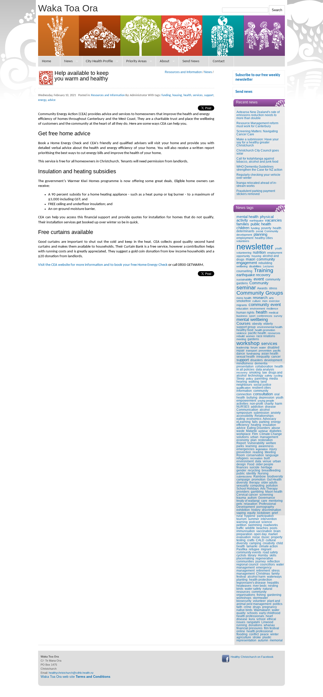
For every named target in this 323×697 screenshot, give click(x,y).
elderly (268, 323)
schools (252, 613)
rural (239, 516)
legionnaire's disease (251, 582)
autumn (263, 640)
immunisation (245, 531)
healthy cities (264, 238)
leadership (242, 347)
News (68, 61)
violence (241, 333)
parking (264, 422)
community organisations (251, 593)
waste (240, 431)
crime (247, 607)
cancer (276, 356)
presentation (245, 366)
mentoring (276, 501)
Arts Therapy (269, 488)
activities (242, 403)
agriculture (243, 637)
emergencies (245, 449)
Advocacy (269, 419)
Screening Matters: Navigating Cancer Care (257, 132)
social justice (262, 384)
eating (240, 419)
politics (277, 604)
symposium (244, 413)
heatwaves (243, 585)
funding (255, 228)
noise (256, 537)
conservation (255, 455)
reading (258, 452)
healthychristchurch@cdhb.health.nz (71, 672)
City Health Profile (99, 61)
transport (251, 350)
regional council (247, 564)
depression (266, 397)
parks (240, 446)
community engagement (255, 261)
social (259, 231)
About (164, 61)
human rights (245, 312)
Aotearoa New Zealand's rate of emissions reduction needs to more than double (258, 115)
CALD (260, 540)
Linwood (267, 622)
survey (278, 315)
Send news (243, 92)
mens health (243, 297)
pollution (272, 485)
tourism (241, 519)
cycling (278, 375)
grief (275, 513)
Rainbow (259, 476)
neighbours (244, 384)
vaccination (264, 531)
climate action (268, 546)
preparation (244, 534)
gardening (274, 595)
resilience (272, 308)
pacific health (257, 333)
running (241, 625)
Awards (262, 288)
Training (263, 270)
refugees (242, 458)
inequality (263, 356)
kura (252, 619)
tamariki (252, 546)
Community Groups (259, 293)
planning (260, 234)
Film (255, 434)
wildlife (250, 528)
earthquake (256, 220)
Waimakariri (262, 610)
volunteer (259, 601)
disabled (273, 347)
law (264, 372)
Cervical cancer (247, 494)
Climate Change (270, 434)
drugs (257, 607)
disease (270, 406)
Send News (190, 61)
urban (254, 437)
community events (248, 552)
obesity (257, 323)
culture (256, 300)
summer (253, 519)
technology (255, 375)
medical (273, 312)
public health (261, 224)
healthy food (244, 330)
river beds (259, 585)
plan (254, 440)
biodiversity (275, 476)
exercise (274, 300)
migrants (241, 305)
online (240, 631)
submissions (244, 476)
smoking (255, 372)
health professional (260, 631)
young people (266, 400)
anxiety (276, 413)
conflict (254, 634)
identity (251, 473)
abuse (276, 428)
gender (241, 470)
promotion (258, 479)
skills (273, 555)
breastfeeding (271, 470)
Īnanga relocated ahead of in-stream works (256, 184)
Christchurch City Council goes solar (257, 152)
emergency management (254, 569)
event (259, 278)
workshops (243, 598)
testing (241, 540)
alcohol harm (256, 576)
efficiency (242, 425)
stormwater (260, 598)
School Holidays (247, 488)
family (276, 573)
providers (242, 491)
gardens (253, 339)
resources (274, 333)
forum (254, 347)
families (242, 224)
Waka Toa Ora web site (75, 677)
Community (258, 283)
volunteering (243, 252)
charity (269, 403)
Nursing (263, 473)
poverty (266, 228)
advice (241, 428)
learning (251, 446)
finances (242, 467)
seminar (246, 288)
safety (268, 375)
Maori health (273, 491)
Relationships (264, 416)
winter (274, 634)
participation (265, 516)
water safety (253, 589)
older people (264, 464)
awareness (266, 446)
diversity (242, 482)
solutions (242, 437)
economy (242, 440)
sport (252, 315)
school (260, 619)
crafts (250, 540)
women (250, 336)
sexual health (245, 356)
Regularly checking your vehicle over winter (258, 176)
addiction (257, 406)
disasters (256, 360)
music (265, 537)
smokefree (243, 301)
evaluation (243, 537)
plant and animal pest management (258, 602)
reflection (273, 561)
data (258, 461)
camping (255, 543)
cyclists (241, 555)
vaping (241, 513)
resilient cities (261, 387)
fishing (261, 595)
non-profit (256, 403)
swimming (255, 525)
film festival (271, 628)
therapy (254, 482)
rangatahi (253, 622)
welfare (271, 443)
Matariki (251, 431)
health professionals (250, 616)
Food (250, 464)
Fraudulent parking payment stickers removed (255, 192)
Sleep (240, 378)
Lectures (268, 266)
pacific (277, 350)
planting (242, 579)
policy (249, 378)
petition (241, 525)
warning (242, 522)
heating (256, 425)
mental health (247, 217)
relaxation (250, 504)
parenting (261, 378)
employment (244, 238)
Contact (219, 61)
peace (264, 634)
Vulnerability (255, 443)
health (261, 312)
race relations (265, 336)
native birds (244, 610)
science (266, 522)
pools (273, 528)
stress (273, 288)
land (264, 381)
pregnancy (269, 607)
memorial (276, 640)
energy (276, 422)
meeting (241, 339)
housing (256, 255)
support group (246, 327)
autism (252, 497)
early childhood (269, 613)
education (242, 308)
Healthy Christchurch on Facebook (252, 656)
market (273, 534)
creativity (269, 543)
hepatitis (273, 582)
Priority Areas (136, 61)
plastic (266, 637)
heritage (266, 467)
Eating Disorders (258, 428)
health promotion (265, 330)
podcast (254, 522)
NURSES (242, 406)
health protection (260, 579)
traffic (240, 528)
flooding (242, 634)
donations (255, 625)
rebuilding (265, 263)
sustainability (244, 279)
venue (267, 461)
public (240, 473)
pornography (265, 507)
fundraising (253, 353)
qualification (243, 387)
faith (239, 607)
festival (241, 576)
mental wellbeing (252, 319)
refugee (254, 549)
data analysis (265, 369)
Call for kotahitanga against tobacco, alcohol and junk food (257, 160)
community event (265, 304)
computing (257, 485)
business (242, 315)
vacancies (273, 220)
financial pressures (249, 628)
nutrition (259, 252)
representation (246, 640)
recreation (256, 458)
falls (255, 422)
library (252, 555)
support (242, 360)
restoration (265, 440)
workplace (243, 434)
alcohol (265, 409)
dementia (261, 363)
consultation (263, 394)
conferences (264, 315)
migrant (266, 549)
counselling (244, 271)
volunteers (242, 241)
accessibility (244, 416)
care (264, 501)
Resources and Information (183, 72)
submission (261, 413)
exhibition (243, 510)
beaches (262, 528)
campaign (243, 479)
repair (240, 350)
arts (271, 297)
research (260, 298)
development (273, 360)
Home (46, 61)
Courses (243, 323)
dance (240, 353)
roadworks (270, 525)
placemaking (245, 558)
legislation (262, 449)
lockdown (263, 513)
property (276, 537)
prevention (265, 350)
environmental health (269, 327)
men (264, 300)
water (262, 347)
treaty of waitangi (248, 501)
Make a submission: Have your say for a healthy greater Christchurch (257, 142)
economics (254, 419)
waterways (274, 576)
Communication (247, 409)
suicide (254, 467)
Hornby (263, 555)
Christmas (263, 573)
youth (278, 248)
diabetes (275, 431)
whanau (269, 625)
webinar (263, 430)
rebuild (240, 336)
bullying (252, 397)
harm (278, 403)
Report (241, 443)
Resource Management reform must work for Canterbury (257, 124)
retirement (263, 570)
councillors (267, 564)
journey (260, 561)
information (244, 391)
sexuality (242, 485)
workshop (248, 343)
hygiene (249, 516)
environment (257, 308)
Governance (266, 497)
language (272, 455)
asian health (269, 353)
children (242, 228)
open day (260, 534)
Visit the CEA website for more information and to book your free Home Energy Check (103, 265)
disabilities (255, 266)
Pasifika (241, 549)
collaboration (264, 366)
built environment (253, 459)
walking (254, 381)
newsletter (255, 246)
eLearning (243, 422)
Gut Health (274, 479)
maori (250, 259)
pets (239, 504)
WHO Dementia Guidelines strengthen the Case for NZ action (259, 168)
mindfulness (244, 363)
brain (277, 531)
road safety (270, 552)
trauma (241, 497)
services (269, 343)
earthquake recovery (253, 275)
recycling (254, 470)
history (255, 510)
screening (266, 494)
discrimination (271, 510)
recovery (242, 372)
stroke (257, 637)
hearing (241, 381)
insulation (269, 425)
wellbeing (242, 266)
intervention (269, 519)
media (273, 378)
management (269, 437)
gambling (257, 491)
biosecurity (243, 601)
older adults (269, 482)
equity (251, 513)
